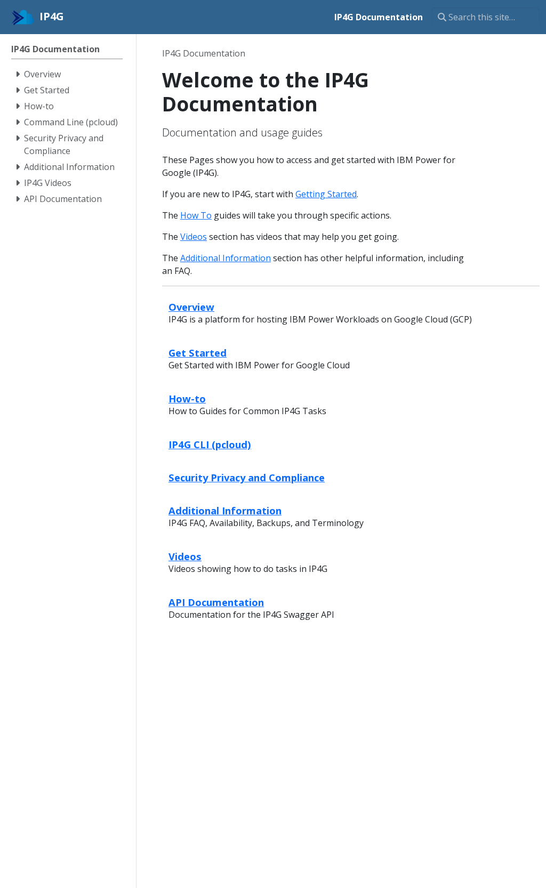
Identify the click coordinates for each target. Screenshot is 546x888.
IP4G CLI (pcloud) (209, 444)
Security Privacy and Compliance (246, 477)
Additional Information (225, 258)
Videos (193, 237)
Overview (191, 306)
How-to (187, 398)
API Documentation (216, 602)
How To (196, 215)
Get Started (197, 352)
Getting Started (326, 194)
